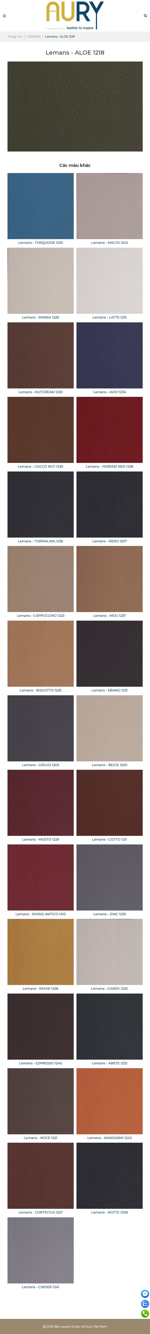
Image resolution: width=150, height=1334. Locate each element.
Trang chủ (15, 36)
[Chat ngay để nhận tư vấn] (145, 1293)
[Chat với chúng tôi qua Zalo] (145, 1303)
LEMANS (33, 36)
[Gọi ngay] (145, 1313)
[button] (145, 16)
